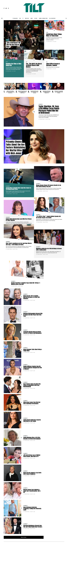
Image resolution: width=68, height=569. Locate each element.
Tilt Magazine (15, 18)
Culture (35, 18)
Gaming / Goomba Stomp (43, 18)
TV (22, 18)
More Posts (23, 537)
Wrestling (27, 18)
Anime (31, 18)
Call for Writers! (52, 18)
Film (20, 18)
